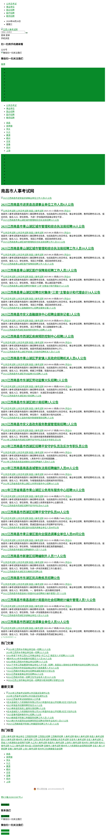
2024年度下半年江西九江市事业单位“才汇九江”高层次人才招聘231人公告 (40, 656)
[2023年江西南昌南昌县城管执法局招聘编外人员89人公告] (53, 461)
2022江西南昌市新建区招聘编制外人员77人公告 (33, 556)
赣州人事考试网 (81, 736)
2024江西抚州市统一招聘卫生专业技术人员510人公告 (31, 677)
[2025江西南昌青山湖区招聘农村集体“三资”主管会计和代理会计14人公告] (53, 285)
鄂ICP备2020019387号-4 (11, 797)
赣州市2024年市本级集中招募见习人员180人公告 (29, 659)
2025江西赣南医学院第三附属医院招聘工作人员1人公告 (33, 724)
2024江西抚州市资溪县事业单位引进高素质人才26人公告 (33, 668)
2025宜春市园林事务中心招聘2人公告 (24, 715)
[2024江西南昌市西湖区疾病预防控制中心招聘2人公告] (53, 329)
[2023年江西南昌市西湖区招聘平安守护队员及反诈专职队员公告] (53, 439)
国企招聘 (10, 10)
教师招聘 (10, 16)
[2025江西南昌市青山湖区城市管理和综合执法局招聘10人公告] (53, 219)
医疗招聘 (10, 13)
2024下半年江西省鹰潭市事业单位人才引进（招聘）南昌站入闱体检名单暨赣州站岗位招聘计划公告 (52, 665)
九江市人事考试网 (39, 743)
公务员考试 (11, 4)
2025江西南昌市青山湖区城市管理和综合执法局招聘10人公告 (43, 226)
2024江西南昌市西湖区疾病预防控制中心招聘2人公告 (37, 336)
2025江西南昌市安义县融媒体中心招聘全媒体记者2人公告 (40, 314)
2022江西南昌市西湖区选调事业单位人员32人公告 (35, 622)
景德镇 (9, 75)
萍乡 (8, 79)
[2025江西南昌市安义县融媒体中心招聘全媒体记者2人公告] (53, 307)
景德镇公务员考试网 (59, 740)
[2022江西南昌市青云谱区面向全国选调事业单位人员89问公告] (53, 527)
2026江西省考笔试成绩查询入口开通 (23, 699)
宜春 (8, 94)
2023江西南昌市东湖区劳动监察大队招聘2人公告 (34, 380)
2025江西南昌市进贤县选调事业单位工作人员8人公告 (37, 204)
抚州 (8, 97)
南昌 (8, 72)
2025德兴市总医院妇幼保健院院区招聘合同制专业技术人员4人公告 (37, 721)
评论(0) (67, 211)
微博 (3, 64)
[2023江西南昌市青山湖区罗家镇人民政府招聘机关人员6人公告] (53, 351)
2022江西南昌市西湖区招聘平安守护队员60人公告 (35, 512)
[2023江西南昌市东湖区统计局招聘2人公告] (53, 395)
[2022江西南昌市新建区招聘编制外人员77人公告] (53, 549)
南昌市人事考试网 (56, 743)
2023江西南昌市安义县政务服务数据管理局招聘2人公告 (39, 424)
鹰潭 (8, 85)
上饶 (8, 100)
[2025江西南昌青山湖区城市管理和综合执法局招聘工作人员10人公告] (53, 241)
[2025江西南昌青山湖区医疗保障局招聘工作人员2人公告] (53, 263)
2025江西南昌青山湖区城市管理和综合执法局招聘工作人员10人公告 (47, 248)
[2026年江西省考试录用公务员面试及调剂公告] (55, 692)
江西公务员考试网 (41, 740)
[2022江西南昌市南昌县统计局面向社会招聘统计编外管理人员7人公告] (53, 593)
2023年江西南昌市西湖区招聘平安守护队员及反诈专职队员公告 (44, 446)
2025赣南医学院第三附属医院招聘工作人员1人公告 (30, 718)
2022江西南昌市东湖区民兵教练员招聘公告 (30, 578)
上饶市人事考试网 (73, 743)
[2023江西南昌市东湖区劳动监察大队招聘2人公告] (53, 373)
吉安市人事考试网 (77, 740)
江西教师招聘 (57, 736)
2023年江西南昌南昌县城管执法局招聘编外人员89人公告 (40, 468)
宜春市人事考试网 (52, 746)
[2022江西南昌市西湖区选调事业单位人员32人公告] (53, 615)
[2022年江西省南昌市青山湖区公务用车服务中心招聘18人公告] (53, 483)
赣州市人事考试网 (24, 740)
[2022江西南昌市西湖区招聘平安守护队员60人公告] (53, 505)
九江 (8, 82)
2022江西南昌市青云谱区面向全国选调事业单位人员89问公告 (43, 534)
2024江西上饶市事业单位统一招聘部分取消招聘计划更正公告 (36, 680)
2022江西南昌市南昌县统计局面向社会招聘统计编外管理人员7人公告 (48, 600)
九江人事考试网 (17, 746)
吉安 (8, 91)
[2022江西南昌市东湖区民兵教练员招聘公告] (53, 571)
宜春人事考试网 (15, 749)
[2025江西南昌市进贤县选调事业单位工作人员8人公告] (53, 197)
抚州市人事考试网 (90, 743)
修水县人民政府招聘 (34, 746)
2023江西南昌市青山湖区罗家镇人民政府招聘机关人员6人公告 (43, 358)
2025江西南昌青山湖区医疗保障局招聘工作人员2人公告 (39, 270)
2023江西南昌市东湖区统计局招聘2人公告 (29, 402)
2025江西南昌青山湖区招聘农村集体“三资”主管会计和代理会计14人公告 (50, 292)
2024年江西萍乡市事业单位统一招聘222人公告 (27, 652)
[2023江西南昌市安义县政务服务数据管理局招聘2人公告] (53, 417)
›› (15, 637)
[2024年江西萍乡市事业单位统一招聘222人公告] (55, 649)
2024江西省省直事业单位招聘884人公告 (25, 674)
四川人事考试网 (8, 740)
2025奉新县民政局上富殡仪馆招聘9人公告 (26, 708)
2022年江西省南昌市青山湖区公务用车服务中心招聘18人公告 (43, 490)
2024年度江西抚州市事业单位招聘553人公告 (27, 662)
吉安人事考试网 (93, 740)
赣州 (8, 88)
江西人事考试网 (8, 736)
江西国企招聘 (44, 736)
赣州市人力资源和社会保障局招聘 (76, 746)
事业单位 (10, 7)
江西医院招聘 (31, 736)
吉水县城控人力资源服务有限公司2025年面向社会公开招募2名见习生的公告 (42, 702)
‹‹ (1, 637)
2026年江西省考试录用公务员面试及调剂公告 (27, 696)
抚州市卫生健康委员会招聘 (50, 749)
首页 (8, 69)
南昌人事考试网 (36, 211)
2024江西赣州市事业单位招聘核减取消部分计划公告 (31, 671)
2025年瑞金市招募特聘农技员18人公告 (24, 705)
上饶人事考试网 (30, 749)
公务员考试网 (22, 211)
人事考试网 (69, 736)
